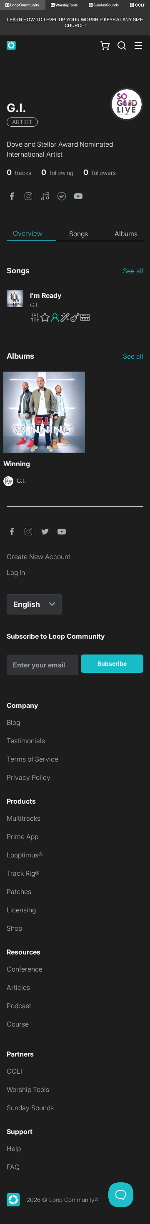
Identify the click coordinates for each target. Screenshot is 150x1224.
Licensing (21, 910)
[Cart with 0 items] (105, 45)
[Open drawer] (138, 45)
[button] (12, 196)
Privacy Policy (28, 777)
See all (133, 271)
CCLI (14, 1071)
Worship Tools (28, 1089)
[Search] (122, 45)
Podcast (19, 1006)
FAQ (13, 1167)
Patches (19, 891)
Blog (13, 722)
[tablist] (75, 233)
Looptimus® (25, 855)
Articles (18, 987)
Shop (14, 928)
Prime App (22, 836)
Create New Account (38, 556)
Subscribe (112, 663)
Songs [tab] (78, 234)
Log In (16, 572)
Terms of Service (32, 759)
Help (14, 1148)
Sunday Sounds (30, 1108)
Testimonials (26, 741)
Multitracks (23, 818)
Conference (24, 969)
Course (18, 1024)
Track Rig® (23, 873)
